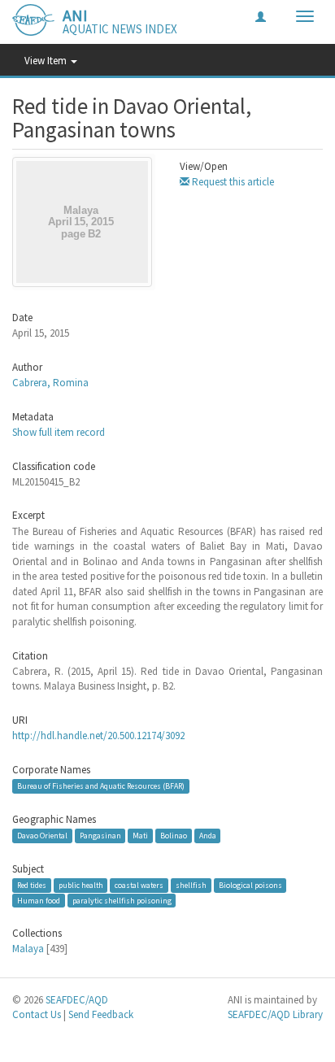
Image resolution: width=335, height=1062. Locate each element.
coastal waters (139, 885)
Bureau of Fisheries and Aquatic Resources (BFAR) (101, 786)
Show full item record (58, 432)
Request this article (231, 182)
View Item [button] (46, 60)
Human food (38, 899)
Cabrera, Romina (50, 383)
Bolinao (173, 835)
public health (81, 885)
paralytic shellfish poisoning (122, 899)
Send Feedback (100, 1014)
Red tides (31, 885)
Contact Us (36, 1014)
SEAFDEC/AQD (77, 1000)
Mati (140, 835)
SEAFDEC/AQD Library (275, 1014)
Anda (207, 835)
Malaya (28, 948)
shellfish (191, 885)
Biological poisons (250, 885)
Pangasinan (100, 835)
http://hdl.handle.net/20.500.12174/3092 (98, 735)
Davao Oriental (42, 835)
